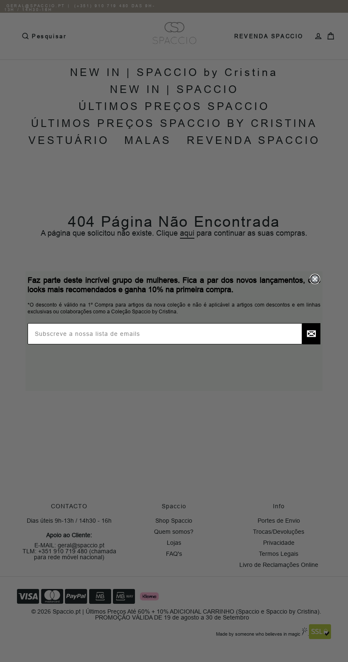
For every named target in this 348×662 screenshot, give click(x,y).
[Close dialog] (315, 279)
